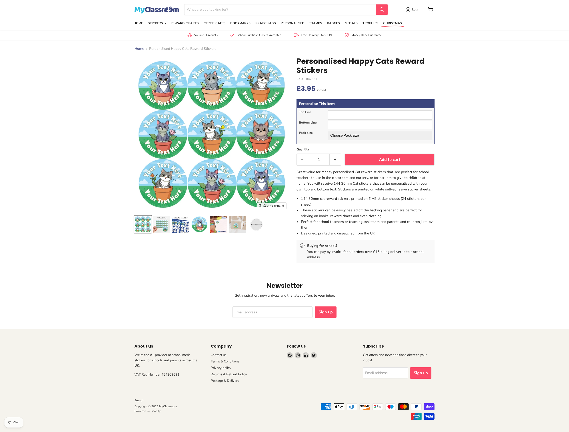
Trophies (370, 23)
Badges (333, 23)
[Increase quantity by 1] (335, 160)
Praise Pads (265, 23)
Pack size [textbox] (306, 133)
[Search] (382, 9)
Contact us (218, 355)
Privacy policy (221, 368)
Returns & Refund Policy (229, 374)
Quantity (303, 149)
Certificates (214, 23)
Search (138, 400)
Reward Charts (184, 23)
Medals (351, 23)
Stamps (315, 23)
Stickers (156, 23)
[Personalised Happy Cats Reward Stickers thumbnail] (143, 224)
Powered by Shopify (147, 411)
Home (138, 23)
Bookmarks (240, 23)
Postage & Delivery (225, 380)
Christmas (392, 23)
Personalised (293, 23)
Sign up (326, 312)
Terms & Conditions (225, 361)
